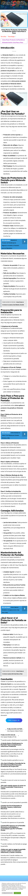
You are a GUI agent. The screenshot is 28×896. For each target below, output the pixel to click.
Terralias (3, 36)
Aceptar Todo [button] (17, 893)
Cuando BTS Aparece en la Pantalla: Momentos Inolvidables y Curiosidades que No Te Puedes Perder (13, 827)
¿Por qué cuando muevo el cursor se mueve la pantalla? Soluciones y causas (13, 787)
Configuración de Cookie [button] (7, 893)
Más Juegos (12, 720)
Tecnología (11, 36)
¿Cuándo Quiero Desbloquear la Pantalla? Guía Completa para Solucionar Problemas (12, 744)
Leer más (4, 890)
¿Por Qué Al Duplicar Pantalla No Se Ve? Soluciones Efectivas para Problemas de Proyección (13, 764)
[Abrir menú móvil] (14, 7)
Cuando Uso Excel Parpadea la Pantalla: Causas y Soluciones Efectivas (11, 807)
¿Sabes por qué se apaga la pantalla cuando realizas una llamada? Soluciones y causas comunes (13, 850)
